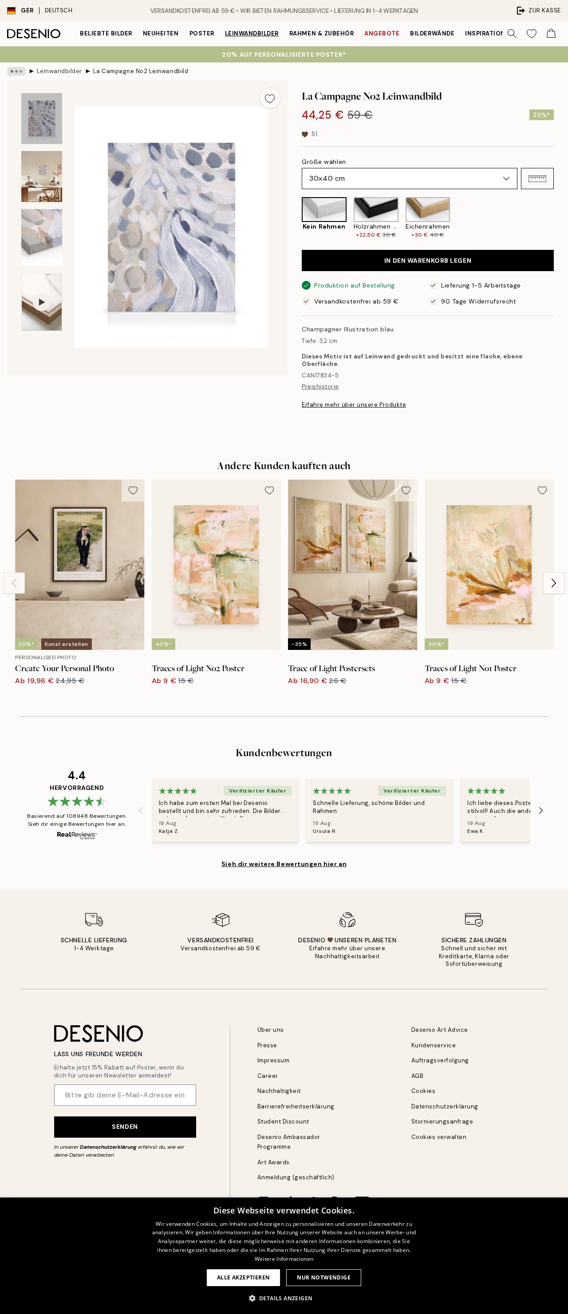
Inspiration (485, 33)
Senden (125, 1127)
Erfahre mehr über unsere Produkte (354, 404)
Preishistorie (320, 386)
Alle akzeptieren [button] (243, 1277)
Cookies (423, 1091)
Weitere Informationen (284, 1259)
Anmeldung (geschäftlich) (296, 1177)
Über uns (270, 1030)
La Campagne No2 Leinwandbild (141, 71)
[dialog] (284, 1255)
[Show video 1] (41, 302)
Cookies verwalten (439, 1137)
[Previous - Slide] (295, 217)
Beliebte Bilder (106, 33)
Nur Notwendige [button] (324, 1277)
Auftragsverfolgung (440, 1060)
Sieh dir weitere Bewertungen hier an (284, 864)
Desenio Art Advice (439, 1030)
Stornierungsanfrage (442, 1121)
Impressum (273, 1060)
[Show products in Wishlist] (531, 33)
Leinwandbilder (252, 33)
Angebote (381, 33)
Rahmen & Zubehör (321, 33)
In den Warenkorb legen (427, 260)
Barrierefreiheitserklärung (296, 1106)
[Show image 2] (41, 176)
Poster (201, 33)
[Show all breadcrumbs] (16, 71)
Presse (267, 1045)
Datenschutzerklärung (108, 1147)
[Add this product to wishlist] (269, 98)
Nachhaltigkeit (279, 1091)
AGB (417, 1076)
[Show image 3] (41, 237)
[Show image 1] (41, 118)
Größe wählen (324, 162)
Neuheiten (161, 33)
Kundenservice (433, 1045)
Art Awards (273, 1162)
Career (267, 1076)
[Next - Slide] (561, 217)
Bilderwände (432, 33)
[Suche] (512, 33)
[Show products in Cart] (551, 33)
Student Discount (283, 1121)
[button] (537, 178)
